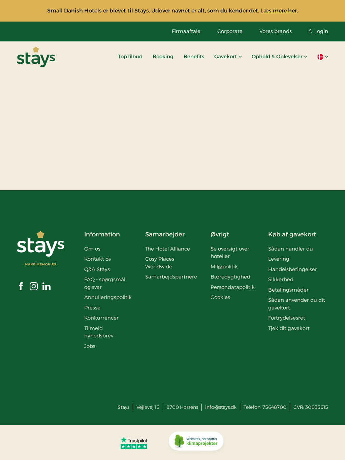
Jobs (89, 346)
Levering (278, 259)
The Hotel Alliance (167, 248)
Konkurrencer (101, 318)
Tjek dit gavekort (289, 328)
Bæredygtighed (230, 276)
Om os (92, 248)
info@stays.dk (221, 407)
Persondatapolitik (233, 287)
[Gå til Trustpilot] (134, 442)
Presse (92, 307)
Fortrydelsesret (286, 318)
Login (321, 31)
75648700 (274, 407)
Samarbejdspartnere (171, 276)
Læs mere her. (279, 10)
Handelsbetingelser (292, 269)
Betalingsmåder (288, 290)
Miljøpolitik (224, 266)
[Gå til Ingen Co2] (196, 442)
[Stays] (36, 56)
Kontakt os (97, 259)
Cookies (220, 297)
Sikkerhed (280, 279)
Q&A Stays (97, 269)
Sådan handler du (290, 248)
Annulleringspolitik (108, 297)
